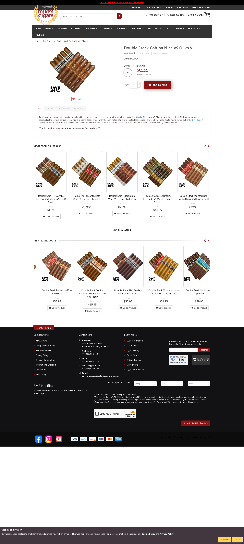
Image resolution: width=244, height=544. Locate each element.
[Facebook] (38, 439)
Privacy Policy (42, 355)
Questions (79, 108)
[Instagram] (48, 439)
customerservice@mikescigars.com (100, 376)
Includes (51, 108)
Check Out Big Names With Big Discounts (122, 2)
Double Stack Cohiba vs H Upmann (193, 292)
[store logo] (46, 15)
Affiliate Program (134, 360)
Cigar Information (135, 340)
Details (39, 108)
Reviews (64, 108)
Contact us (41, 369)
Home (36, 41)
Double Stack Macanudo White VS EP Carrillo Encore (122, 197)
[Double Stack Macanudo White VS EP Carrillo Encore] (122, 172)
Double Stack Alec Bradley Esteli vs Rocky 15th (122, 292)
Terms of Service (43, 350)
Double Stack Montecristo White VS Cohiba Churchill (86, 197)
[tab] (39, 108)
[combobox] (88, 16)
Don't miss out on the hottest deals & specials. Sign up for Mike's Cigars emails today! (189, 342)
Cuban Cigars (133, 345)
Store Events (132, 364)
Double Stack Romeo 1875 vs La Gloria (51, 292)
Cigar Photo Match (135, 369)
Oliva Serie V (197, 120)
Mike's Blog (182, 7)
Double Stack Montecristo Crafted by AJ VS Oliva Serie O (193, 197)
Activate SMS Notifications (196, 423)
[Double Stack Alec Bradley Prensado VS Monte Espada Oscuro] (157, 172)
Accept (225, 539)
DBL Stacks (48, 41)
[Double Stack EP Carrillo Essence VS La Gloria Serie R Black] (50, 172)
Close (237, 539)
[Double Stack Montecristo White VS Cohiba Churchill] (86, 172)
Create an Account (201, 7)
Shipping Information (45, 360)
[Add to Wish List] (73, 99)
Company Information (46, 345)
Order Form (132, 355)
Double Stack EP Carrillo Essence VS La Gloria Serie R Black (51, 199)
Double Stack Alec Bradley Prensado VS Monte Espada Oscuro (157, 199)
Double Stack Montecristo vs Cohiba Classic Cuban (157, 292)
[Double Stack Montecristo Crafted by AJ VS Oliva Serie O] (193, 172)
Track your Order (153, 7)
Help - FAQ (41, 374)
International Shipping (46, 364)
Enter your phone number (118, 382)
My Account (41, 340)
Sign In (169, 7)
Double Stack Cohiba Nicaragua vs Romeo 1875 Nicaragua (86, 293)
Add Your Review (160, 53)
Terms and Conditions (189, 402)
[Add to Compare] (79, 99)
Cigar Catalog (133, 350)
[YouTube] (58, 439)
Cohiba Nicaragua (144, 117)
